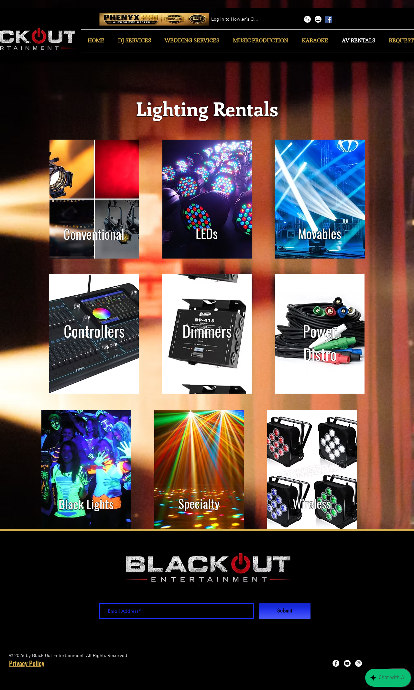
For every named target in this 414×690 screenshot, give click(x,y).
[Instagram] (358, 663)
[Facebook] (328, 19)
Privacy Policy (26, 663)
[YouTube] (347, 663)
